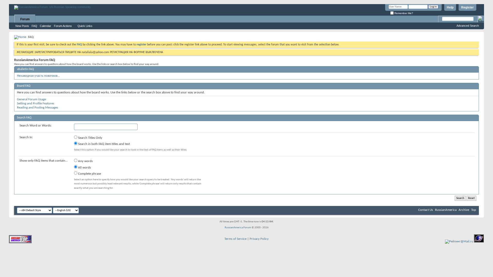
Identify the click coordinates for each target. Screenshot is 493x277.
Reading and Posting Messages (37, 107)
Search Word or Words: (36, 125)
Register (467, 7)
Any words (85, 161)
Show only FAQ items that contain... (44, 160)
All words (84, 167)
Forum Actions (63, 25)
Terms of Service (235, 239)
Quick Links (85, 25)
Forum (25, 19)
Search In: (26, 137)
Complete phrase (89, 173)
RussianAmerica (446, 210)
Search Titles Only (89, 138)
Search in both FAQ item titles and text (103, 144)
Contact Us (425, 210)
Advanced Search (468, 25)
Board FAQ (23, 85)
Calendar (45, 25)
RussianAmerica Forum (238, 227)
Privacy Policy (259, 239)
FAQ (34, 25)
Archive (464, 210)
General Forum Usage (31, 99)
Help (450, 7)
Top (473, 210)
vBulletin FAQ (25, 69)
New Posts (22, 25)
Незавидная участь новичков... (38, 75)
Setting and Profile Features (35, 103)
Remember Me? (403, 13)
